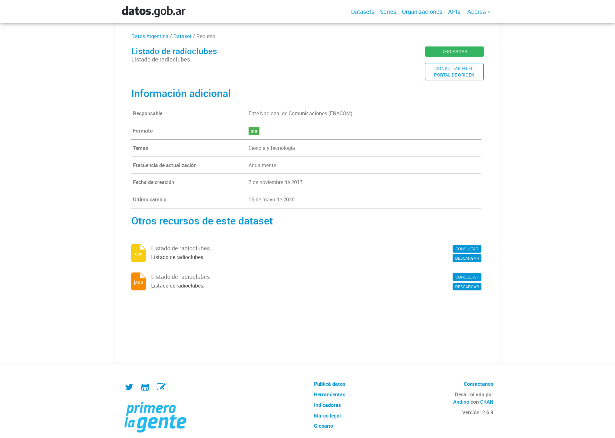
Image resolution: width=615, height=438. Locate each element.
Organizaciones (422, 11)
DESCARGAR (454, 51)
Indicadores (327, 405)
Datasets (362, 11)
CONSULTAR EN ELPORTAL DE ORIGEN (454, 71)
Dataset (182, 36)
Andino (461, 401)
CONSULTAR (467, 249)
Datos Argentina (149, 36)
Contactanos (478, 383)
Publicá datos (329, 383)
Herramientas (329, 394)
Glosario (323, 425)
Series (388, 11)
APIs (454, 11)
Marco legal (327, 415)
